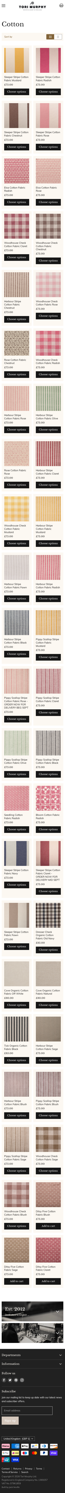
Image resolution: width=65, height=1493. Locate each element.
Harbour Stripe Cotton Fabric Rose (15, 417)
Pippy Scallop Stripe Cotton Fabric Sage (15, 1158)
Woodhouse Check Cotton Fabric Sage (47, 1158)
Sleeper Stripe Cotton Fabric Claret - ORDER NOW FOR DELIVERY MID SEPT (48, 875)
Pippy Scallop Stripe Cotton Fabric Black (47, 761)
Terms (39, 1468)
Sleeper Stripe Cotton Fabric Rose (48, 134)
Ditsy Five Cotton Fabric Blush (46, 1213)
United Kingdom (17, 1438)
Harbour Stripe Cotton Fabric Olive (47, 417)
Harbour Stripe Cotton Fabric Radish (48, 586)
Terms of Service (10, 1472)
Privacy (28, 1468)
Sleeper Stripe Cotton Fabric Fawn (16, 933)
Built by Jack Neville (11, 1487)
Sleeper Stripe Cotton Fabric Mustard (16, 78)
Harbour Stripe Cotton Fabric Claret (47, 472)
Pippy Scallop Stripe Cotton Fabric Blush (47, 1102)
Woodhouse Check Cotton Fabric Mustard (15, 529)
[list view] (58, 36)
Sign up (10, 1420)
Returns (17, 1468)
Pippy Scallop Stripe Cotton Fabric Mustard (47, 642)
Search (24, 1472)
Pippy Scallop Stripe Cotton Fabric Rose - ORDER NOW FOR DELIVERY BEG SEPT (16, 702)
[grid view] (50, 36)
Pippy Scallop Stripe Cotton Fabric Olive (15, 761)
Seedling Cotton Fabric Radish (13, 816)
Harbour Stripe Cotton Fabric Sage (47, 1047)
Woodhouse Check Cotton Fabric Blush (15, 1213)
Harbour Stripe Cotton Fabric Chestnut (12, 304)
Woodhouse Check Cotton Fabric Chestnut (47, 246)
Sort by (8, 36)
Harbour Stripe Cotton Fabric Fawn (15, 586)
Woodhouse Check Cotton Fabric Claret (15, 244)
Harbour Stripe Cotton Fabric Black (15, 641)
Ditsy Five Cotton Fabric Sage (14, 1268)
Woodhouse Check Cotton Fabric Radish (48, 361)
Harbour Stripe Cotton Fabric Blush (15, 1102)
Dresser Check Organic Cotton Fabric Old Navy (45, 935)
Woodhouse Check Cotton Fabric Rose (47, 303)
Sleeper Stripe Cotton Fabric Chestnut (16, 134)
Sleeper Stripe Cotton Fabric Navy (16, 872)
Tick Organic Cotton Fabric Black (15, 1047)
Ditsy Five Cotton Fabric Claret (46, 1268)
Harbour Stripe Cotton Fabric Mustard (44, 529)
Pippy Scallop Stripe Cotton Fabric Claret (47, 699)
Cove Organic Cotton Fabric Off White (16, 992)
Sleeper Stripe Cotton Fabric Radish (48, 78)
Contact (6, 1468)
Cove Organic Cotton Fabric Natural (48, 992)
